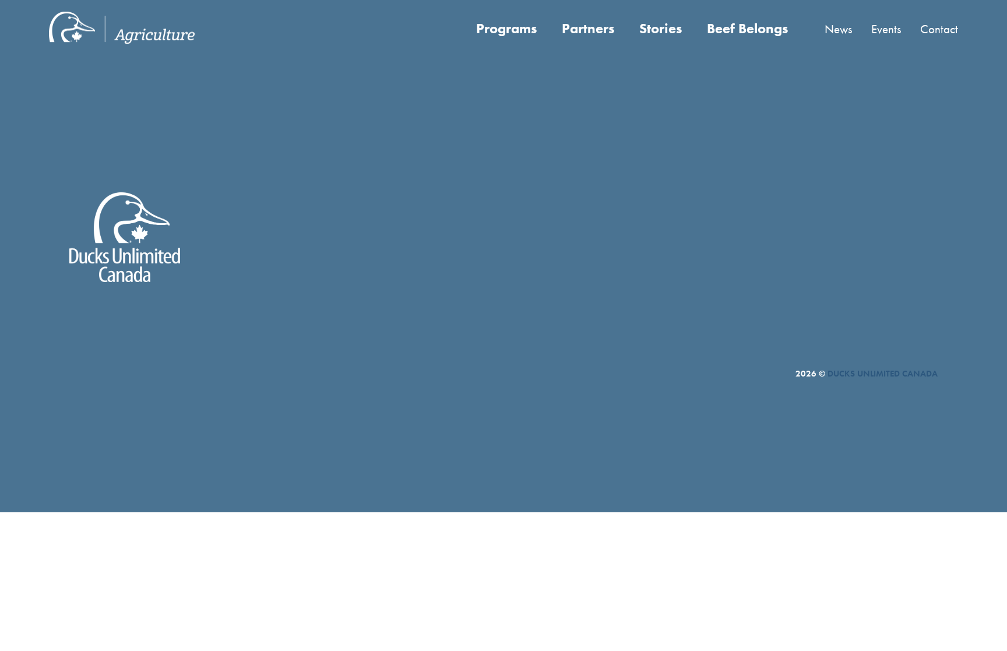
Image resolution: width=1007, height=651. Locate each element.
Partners (588, 28)
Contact (939, 29)
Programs (506, 28)
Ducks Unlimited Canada (883, 373)
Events (886, 29)
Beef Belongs (747, 28)
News (838, 29)
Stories (660, 28)
